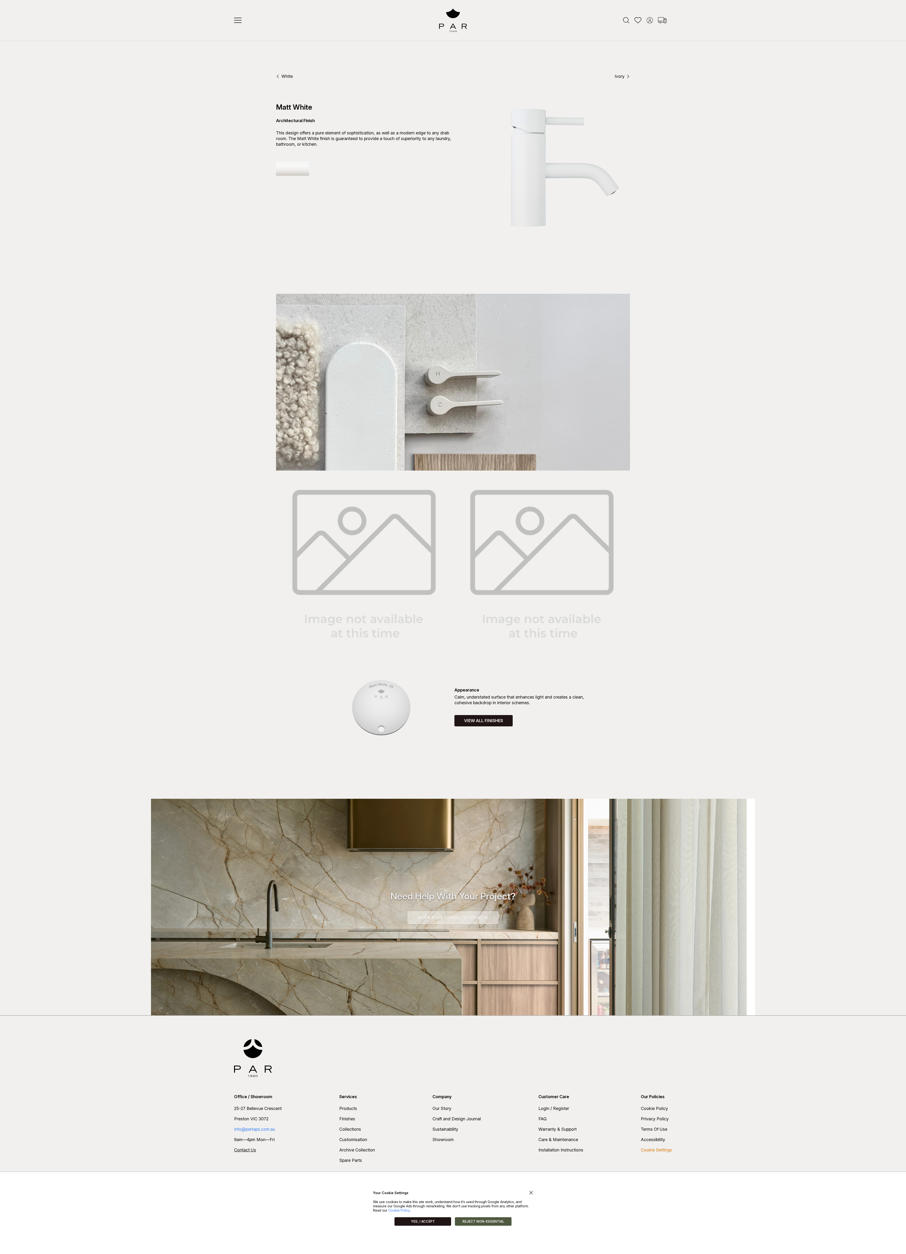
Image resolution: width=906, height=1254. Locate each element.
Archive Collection (357, 1149)
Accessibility (653, 1139)
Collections (350, 1129)
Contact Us (245, 1149)
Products (348, 1108)
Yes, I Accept (423, 1221)
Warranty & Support (557, 1129)
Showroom (443, 1139)
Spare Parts (350, 1160)
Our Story (441, 1108)
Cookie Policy (654, 1108)
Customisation (353, 1139)
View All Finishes (483, 720)
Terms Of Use (654, 1129)
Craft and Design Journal (456, 1118)
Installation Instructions (560, 1149)
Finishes (347, 1118)
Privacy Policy (655, 1118)
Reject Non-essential (483, 1221)
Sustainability (445, 1129)
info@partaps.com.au (254, 1129)
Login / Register (553, 1108)
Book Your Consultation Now (453, 917)
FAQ (542, 1118)
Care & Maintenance (558, 1139)
